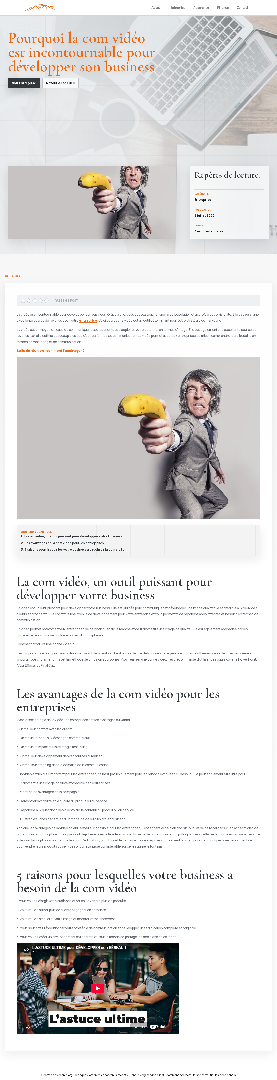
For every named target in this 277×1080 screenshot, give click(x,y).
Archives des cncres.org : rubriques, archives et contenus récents (84, 1075)
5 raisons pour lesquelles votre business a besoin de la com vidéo (74, 550)
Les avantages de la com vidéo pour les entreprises (64, 543)
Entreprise (177, 8)
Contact (242, 8)
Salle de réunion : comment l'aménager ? (50, 350)
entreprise (88, 320)
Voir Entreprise (24, 83)
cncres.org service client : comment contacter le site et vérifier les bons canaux (184, 1075)
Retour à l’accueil (60, 83)
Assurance (201, 8)
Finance (223, 8)
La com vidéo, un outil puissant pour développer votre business (73, 536)
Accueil (156, 8)
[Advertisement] (138, 127)
